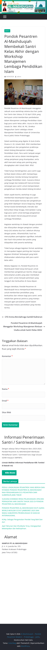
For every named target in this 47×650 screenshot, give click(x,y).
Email (5, 400)
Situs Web (6, 412)
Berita (7, 31)
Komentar (7, 356)
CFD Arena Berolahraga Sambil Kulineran (23, 317)
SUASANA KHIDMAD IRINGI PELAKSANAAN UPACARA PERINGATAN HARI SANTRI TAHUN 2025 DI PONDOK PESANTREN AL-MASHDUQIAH (23, 501)
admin (19, 77)
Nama (5, 389)
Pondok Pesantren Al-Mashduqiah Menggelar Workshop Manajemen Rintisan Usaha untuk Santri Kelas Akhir (22, 326)
